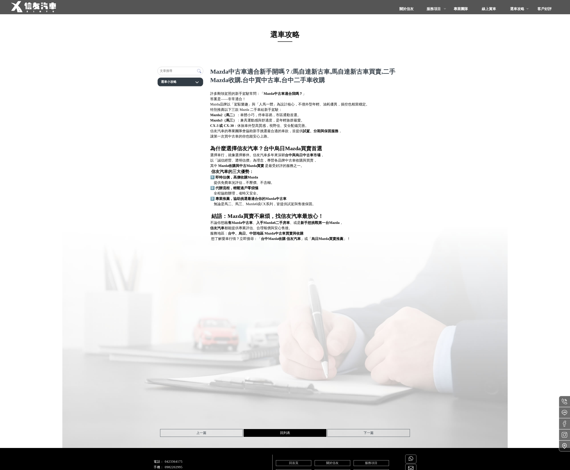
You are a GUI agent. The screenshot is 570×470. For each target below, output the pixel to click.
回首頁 (293, 463)
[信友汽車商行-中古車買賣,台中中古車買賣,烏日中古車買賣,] (33, 7)
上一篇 (201, 433)
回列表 (285, 433)
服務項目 (371, 463)
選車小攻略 (169, 81)
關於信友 (332, 463)
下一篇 (369, 433)
